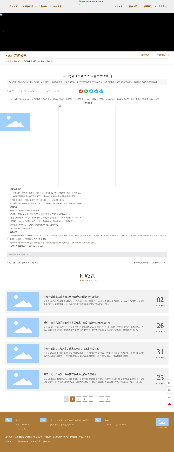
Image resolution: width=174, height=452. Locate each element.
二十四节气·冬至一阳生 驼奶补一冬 (146, 262)
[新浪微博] (81, 91)
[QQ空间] (96, 91)
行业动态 (161, 54)
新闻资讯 (17, 61)
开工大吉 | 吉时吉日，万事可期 (25, 262)
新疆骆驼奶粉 (22, 441)
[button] (171, 32)
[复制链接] (101, 91)
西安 (88, 437)
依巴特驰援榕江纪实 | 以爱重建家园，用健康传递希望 (71, 348)
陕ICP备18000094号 (60, 437)
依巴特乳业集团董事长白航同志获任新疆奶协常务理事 (71, 296)
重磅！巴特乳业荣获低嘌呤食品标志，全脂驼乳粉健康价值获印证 (77, 322)
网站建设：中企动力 (78, 437)
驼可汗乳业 (35, 441)
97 (102, 399)
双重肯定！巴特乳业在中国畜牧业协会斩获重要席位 (70, 374)
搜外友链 (47, 441)
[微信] (86, 91)
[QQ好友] (91, 91)
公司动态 (145, 54)
